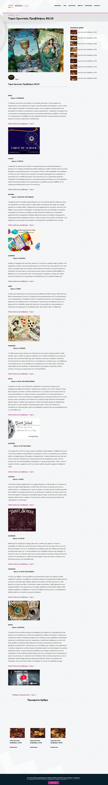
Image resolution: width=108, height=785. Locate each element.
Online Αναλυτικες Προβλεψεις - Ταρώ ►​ (21, 374)
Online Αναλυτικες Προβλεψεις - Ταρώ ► (21, 189)
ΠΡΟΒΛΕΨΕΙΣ (88, 5)
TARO (17, 79)
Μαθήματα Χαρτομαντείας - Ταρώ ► (24, 695)
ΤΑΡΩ (64, 5)
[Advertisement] (37, 717)
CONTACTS (97, 5)
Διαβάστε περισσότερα (73, 779)
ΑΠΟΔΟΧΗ (53, 783)
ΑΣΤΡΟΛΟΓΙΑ (71, 5)
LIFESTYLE (80, 5)
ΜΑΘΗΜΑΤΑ (57, 5)
